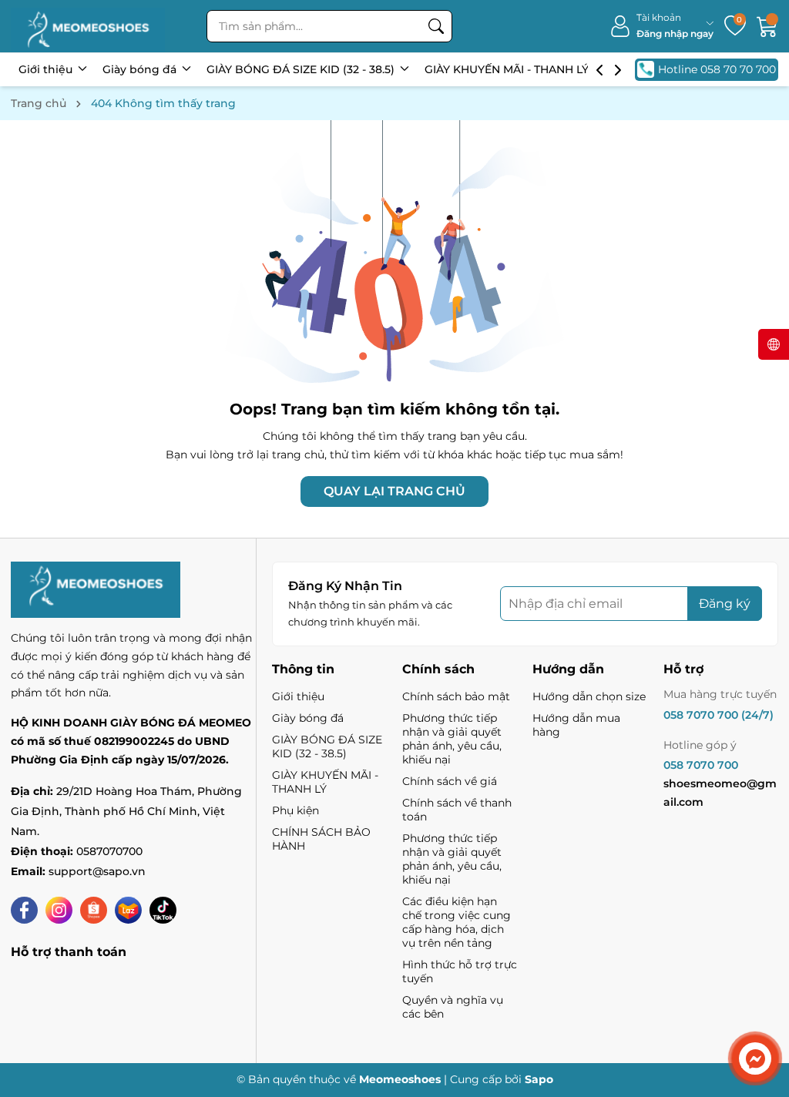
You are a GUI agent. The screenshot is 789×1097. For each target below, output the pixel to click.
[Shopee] (93, 910)
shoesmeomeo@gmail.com (720, 793)
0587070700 (109, 851)
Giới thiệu (47, 69)
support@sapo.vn (97, 871)
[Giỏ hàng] (767, 26)
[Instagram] (58, 910)
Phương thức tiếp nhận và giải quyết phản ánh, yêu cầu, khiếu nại (452, 739)
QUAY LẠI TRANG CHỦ (394, 491)
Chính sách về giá (449, 781)
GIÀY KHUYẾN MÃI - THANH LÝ (508, 69)
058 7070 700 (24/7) (718, 715)
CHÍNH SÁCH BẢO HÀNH (321, 839)
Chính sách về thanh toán (457, 810)
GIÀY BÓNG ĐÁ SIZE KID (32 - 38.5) (302, 69)
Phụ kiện (295, 810)
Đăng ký (724, 603)
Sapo (539, 1079)
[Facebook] (24, 910)
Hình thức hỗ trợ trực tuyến (459, 971)
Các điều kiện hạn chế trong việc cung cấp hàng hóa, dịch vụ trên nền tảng (456, 922)
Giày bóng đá (141, 69)
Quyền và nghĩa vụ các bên (452, 1007)
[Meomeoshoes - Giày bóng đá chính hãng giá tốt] (88, 26)
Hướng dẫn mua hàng (576, 725)
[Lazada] (128, 910)
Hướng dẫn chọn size (589, 696)
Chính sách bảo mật (456, 696)
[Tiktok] (162, 910)
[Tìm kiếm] (436, 26)
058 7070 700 (700, 765)
